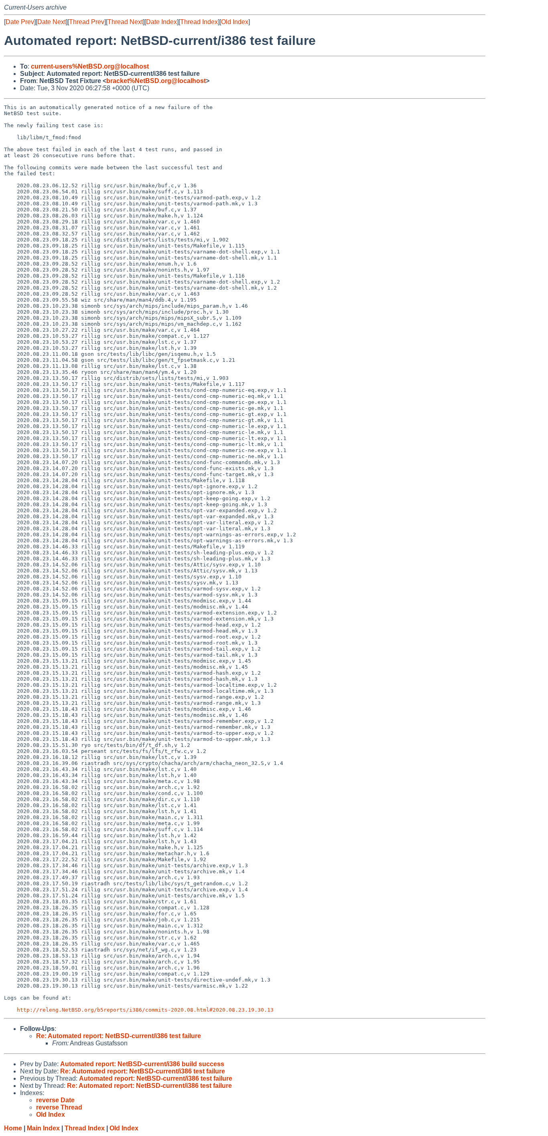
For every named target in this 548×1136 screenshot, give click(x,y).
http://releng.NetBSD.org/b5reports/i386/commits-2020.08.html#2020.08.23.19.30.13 (145, 1010)
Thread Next (125, 21)
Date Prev (20, 21)
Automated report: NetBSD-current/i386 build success (142, 1064)
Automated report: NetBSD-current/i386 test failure (155, 1078)
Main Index (43, 1128)
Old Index (234, 21)
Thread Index (199, 21)
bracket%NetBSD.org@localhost (156, 80)
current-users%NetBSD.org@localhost (90, 66)
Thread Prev (86, 21)
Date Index (161, 21)
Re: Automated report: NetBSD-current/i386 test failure (118, 1036)
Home (13, 1128)
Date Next (51, 21)
